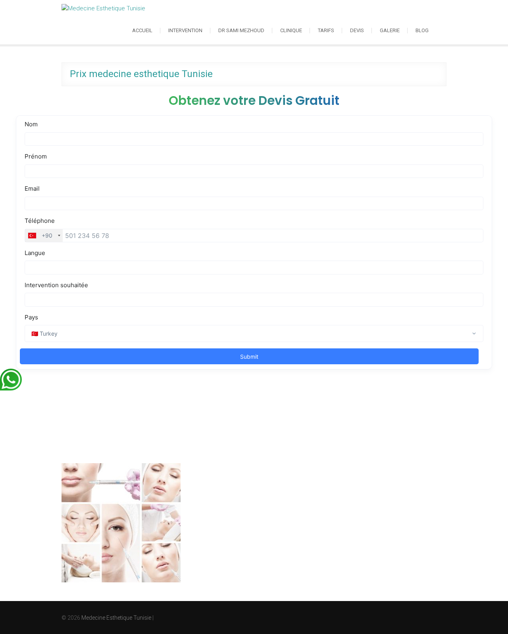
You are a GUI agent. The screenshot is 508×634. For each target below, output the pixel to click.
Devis (357, 30)
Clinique (291, 30)
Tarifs (326, 30)
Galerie (390, 30)
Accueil (142, 30)
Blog (422, 30)
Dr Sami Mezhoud (241, 30)
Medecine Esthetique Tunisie (116, 618)
